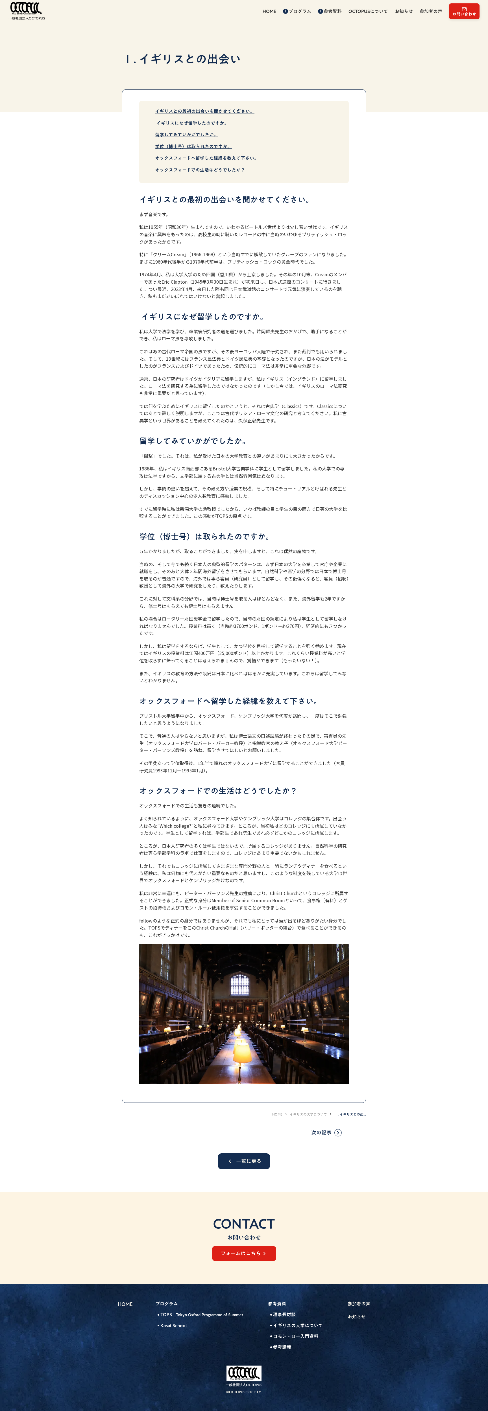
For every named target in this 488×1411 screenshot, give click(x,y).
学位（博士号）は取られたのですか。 (193, 146)
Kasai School (173, 1325)
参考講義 (282, 1347)
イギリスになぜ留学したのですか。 (192, 123)
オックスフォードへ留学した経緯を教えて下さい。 (207, 158)
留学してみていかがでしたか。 (186, 134)
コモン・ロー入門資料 (295, 1336)
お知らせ (357, 1317)
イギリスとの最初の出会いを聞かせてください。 (204, 111)
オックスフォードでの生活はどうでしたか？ (200, 169)
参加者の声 (359, 1304)
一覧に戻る (249, 1161)
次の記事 (321, 1133)
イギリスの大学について (308, 1114)
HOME (277, 1114)
